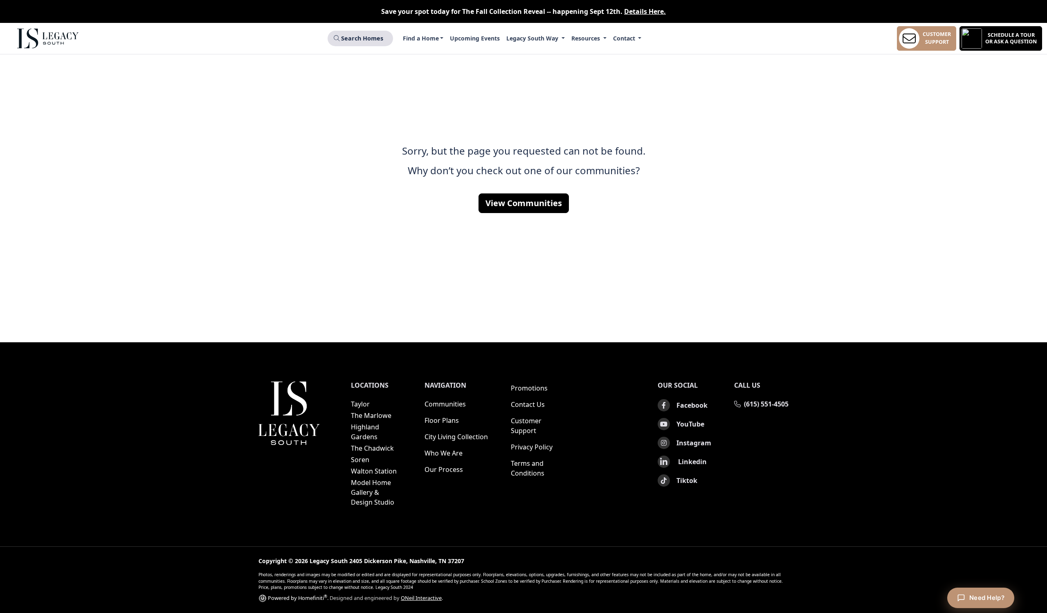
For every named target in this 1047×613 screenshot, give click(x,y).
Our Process (444, 469)
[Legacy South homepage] (289, 413)
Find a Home (421, 38)
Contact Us (528, 404)
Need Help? (986, 598)
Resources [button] (586, 38)
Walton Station (374, 471)
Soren (360, 459)
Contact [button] (625, 38)
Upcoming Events (475, 38)
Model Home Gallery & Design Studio (372, 492)
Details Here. (645, 11)
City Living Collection (456, 436)
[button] (1000, 38)
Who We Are (444, 453)
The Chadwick (372, 448)
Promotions (529, 388)
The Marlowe (371, 415)
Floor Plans (442, 420)
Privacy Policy (532, 446)
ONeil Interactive (421, 598)
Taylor (360, 404)
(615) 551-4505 (766, 404)
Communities (445, 404)
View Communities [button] (523, 203)
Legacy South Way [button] (533, 38)
